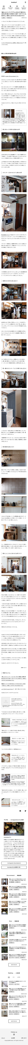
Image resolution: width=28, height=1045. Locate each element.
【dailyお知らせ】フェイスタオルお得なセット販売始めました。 (13, 754)
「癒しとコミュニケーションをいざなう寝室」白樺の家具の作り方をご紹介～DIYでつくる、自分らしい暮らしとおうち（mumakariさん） (13, 678)
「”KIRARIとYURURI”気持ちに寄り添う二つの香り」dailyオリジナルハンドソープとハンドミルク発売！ (13, 719)
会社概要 (13, 1038)
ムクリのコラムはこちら (6, 689)
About (3, 1038)
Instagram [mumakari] (14, 863)
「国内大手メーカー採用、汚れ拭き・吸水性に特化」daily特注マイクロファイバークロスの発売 (13, 738)
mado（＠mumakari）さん (11, 76)
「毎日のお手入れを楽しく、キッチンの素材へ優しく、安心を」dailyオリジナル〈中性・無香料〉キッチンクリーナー (13, 799)
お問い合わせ (24, 1038)
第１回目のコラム (5, 235)
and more (14, 964)
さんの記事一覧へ (14, 867)
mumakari (6, 837)
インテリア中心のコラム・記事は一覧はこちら (11, 42)
